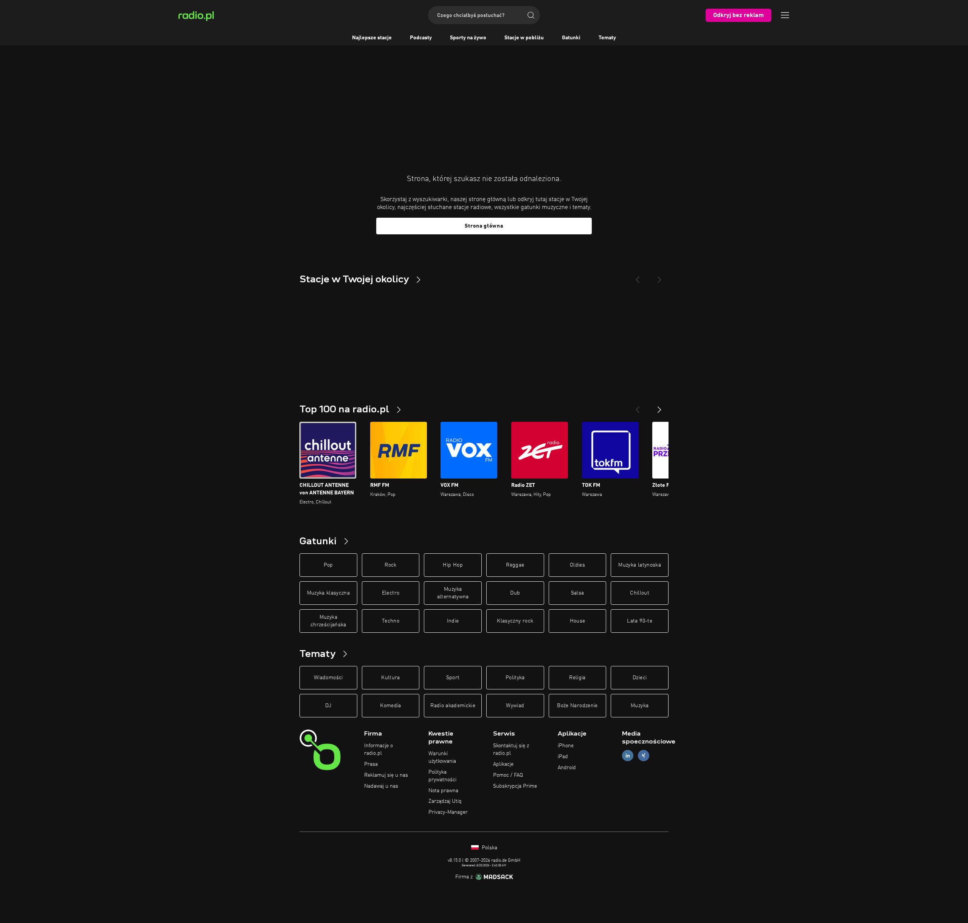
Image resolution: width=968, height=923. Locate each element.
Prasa (371, 764)
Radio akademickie (452, 705)
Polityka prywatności (442, 776)
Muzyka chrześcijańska (328, 621)
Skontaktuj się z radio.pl (511, 749)
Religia (577, 677)
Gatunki (571, 37)
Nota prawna (443, 790)
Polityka (515, 677)
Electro (390, 593)
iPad (563, 756)
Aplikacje (503, 764)
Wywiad (515, 705)
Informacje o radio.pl (378, 749)
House (577, 621)
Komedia (390, 705)
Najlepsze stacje (372, 37)
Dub (515, 593)
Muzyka (639, 705)
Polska (488, 847)
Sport (453, 677)
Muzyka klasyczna (328, 593)
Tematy (607, 37)
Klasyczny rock (515, 621)
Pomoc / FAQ (508, 775)
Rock (390, 565)
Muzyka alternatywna (453, 593)
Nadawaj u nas (381, 786)
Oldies (577, 565)
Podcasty (421, 37)
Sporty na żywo (468, 37)
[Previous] (637, 277)
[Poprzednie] (637, 407)
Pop (328, 565)
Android (567, 767)
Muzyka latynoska (639, 565)
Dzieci (640, 677)
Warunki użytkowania (442, 757)
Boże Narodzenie (577, 705)
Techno (390, 621)
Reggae (515, 565)
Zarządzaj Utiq (445, 801)
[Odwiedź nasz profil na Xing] (644, 756)
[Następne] (659, 407)
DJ (328, 705)
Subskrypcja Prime (515, 786)
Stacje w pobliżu (524, 37)
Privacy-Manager (448, 812)
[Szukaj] (530, 15)
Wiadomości (328, 677)
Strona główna (484, 226)
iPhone (566, 745)
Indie (453, 621)
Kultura (390, 677)
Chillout (639, 593)
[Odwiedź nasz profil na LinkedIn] (628, 756)
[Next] (659, 277)
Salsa (577, 593)
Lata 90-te (639, 621)
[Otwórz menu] (785, 15)
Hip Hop (452, 565)
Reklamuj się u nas (386, 775)
